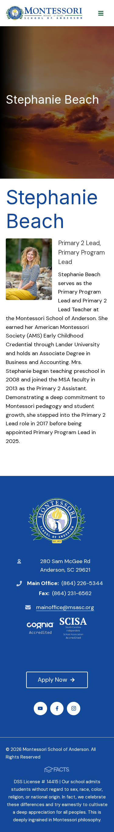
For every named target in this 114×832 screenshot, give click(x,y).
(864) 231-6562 (72, 593)
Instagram (73, 708)
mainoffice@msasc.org (65, 607)
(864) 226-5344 (82, 583)
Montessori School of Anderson (57, 521)
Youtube (40, 708)
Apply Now (52, 680)
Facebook (57, 708)
